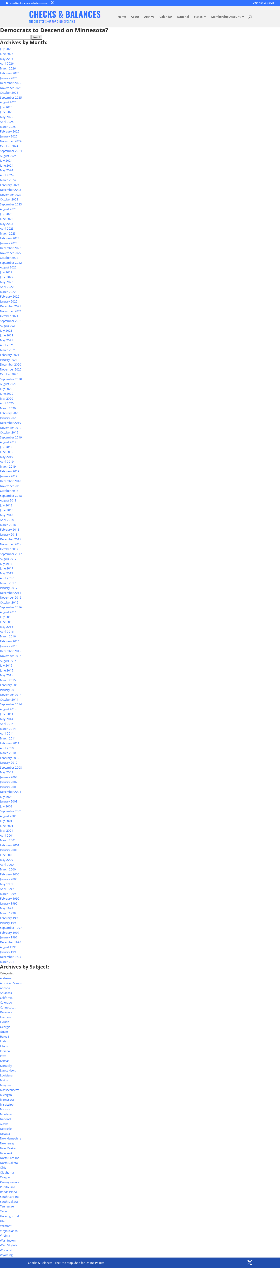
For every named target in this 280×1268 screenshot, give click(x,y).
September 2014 (11, 704)
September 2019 (11, 437)
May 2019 (6, 457)
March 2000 (8, 869)
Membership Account (226, 16)
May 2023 (6, 224)
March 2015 (8, 680)
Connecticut (7, 1007)
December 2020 (10, 364)
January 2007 (9, 782)
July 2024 (6, 160)
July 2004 (6, 796)
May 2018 (6, 515)
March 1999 (8, 894)
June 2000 (6, 855)
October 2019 (9, 432)
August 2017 (8, 559)
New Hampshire (10, 1138)
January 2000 (9, 879)
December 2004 (10, 792)
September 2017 (11, 554)
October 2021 (9, 316)
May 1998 (6, 908)
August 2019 (8, 442)
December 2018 (10, 481)
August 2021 (8, 325)
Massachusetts (9, 1090)
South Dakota (9, 1201)
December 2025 (10, 83)
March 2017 (8, 583)
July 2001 (6, 821)
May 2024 (6, 170)
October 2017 (9, 549)
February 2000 (9, 874)
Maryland (6, 1085)
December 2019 (10, 423)
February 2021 (9, 355)
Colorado (6, 1002)
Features (5, 1017)
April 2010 (7, 748)
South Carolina (9, 1197)
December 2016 (10, 593)
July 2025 (6, 107)
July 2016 (6, 617)
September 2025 (11, 97)
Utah (3, 1221)
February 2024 (9, 185)
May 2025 (6, 117)
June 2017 (6, 568)
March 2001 (8, 840)
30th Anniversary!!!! (263, 3)
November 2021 (11, 311)
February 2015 (9, 685)
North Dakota (9, 1163)
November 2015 (11, 656)
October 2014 (9, 699)
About (135, 16)
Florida (4, 1022)
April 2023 (7, 228)
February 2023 (9, 238)
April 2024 (7, 175)
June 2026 (6, 54)
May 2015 (6, 675)
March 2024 (8, 180)
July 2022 (6, 272)
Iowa (3, 1056)
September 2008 (11, 767)
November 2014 (11, 694)
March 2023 (8, 233)
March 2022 (8, 292)
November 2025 (11, 88)
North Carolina (9, 1158)
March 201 (7, 962)
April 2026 (7, 63)
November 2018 (11, 486)
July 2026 (6, 49)
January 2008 (9, 777)
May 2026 (6, 59)
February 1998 (9, 918)
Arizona (5, 988)
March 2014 (8, 729)
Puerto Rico (7, 1187)
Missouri (5, 1109)
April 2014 (7, 724)
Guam (4, 1031)
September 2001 (11, 811)
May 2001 (6, 830)
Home (122, 16)
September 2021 (11, 321)
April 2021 (7, 345)
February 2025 (9, 131)
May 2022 (6, 282)
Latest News (8, 1070)
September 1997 (11, 927)
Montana (6, 1114)
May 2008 (6, 772)
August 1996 (8, 947)
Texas (3, 1211)
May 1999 (6, 884)
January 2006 (9, 787)
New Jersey (7, 1143)
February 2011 (9, 743)
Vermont (5, 1226)
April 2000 (7, 864)
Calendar (165, 16)
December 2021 (10, 306)
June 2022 (6, 277)
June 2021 (6, 335)
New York (6, 1153)
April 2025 (7, 122)
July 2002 (6, 806)
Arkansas (6, 993)
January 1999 (9, 903)
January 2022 (9, 301)
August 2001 (8, 816)
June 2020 (6, 393)
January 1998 (9, 923)
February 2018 (9, 529)
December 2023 (10, 190)
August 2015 (8, 661)
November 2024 (11, 141)
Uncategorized (9, 1216)
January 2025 (9, 136)
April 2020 (7, 403)
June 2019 (6, 452)
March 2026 (8, 68)
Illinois (4, 1046)
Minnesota (7, 1099)
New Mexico (8, 1148)
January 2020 (9, 418)
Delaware (6, 1012)
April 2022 (7, 287)
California (6, 998)
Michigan (6, 1095)
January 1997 (9, 937)
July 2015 (6, 665)
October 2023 (9, 199)
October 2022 (9, 258)
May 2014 (6, 719)
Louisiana (6, 1075)
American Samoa (11, 983)
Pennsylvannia (9, 1182)
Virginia (5, 1235)
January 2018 (9, 534)
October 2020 (9, 374)
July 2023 (6, 214)
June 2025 (6, 112)
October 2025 (9, 92)
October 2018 (9, 491)
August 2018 (8, 500)
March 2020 (8, 408)
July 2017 (6, 563)
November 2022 (11, 253)
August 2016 (8, 612)
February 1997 (9, 932)
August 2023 (8, 209)
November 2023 (11, 194)
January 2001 (9, 850)
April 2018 (7, 520)
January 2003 (9, 801)
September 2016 (11, 607)
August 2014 (8, 709)
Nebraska (6, 1129)
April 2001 (7, 835)
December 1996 (10, 942)
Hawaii (4, 1036)
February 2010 (9, 758)
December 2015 (10, 651)
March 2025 (8, 127)
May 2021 (6, 340)
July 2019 (6, 447)
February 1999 (9, 898)
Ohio (3, 1167)
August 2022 (8, 267)
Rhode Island (8, 1192)
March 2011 (8, 738)
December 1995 (10, 957)
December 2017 (10, 539)
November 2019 (11, 428)
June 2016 (6, 622)
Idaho (3, 1041)
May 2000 (6, 860)
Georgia (5, 1027)
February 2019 (9, 471)
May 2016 (6, 626)
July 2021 (6, 330)
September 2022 (11, 262)
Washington (8, 1240)
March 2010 (8, 753)
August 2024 (8, 156)
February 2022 (9, 296)
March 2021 (8, 350)
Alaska (4, 1124)
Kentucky (6, 1066)
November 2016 (11, 597)
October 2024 (9, 146)
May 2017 (6, 573)
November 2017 (11, 544)
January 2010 (9, 762)
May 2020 (6, 398)
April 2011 (7, 733)
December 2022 (10, 248)
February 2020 (9, 413)
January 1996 (9, 952)
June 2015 (6, 670)
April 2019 (7, 461)
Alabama (5, 978)
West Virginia (8, 1245)
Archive (149, 16)
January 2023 (9, 243)
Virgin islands (9, 1231)
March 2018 (8, 525)
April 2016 (7, 631)
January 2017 (9, 588)
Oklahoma (7, 1172)
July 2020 (6, 389)
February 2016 (9, 641)
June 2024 (6, 165)
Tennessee (7, 1206)
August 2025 (8, 102)
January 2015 (9, 690)
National (183, 16)
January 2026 (9, 78)
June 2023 (6, 219)
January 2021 (9, 360)
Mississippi (7, 1104)
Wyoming (6, 1255)
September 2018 (11, 495)
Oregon (5, 1177)
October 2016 (9, 602)
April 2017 (7, 578)
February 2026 (9, 73)
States (198, 16)
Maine (4, 1080)
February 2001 (9, 845)
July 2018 (6, 505)
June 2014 (6, 714)
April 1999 (7, 889)
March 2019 (8, 466)
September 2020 (11, 379)
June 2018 (6, 510)
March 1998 (8, 913)
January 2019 (9, 476)
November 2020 (11, 369)
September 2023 (11, 204)
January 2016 (9, 646)
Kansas (4, 1061)
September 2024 (11, 151)
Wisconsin (6, 1250)
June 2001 (6, 826)
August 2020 (8, 384)
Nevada (5, 1133)
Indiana (5, 1051)
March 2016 (8, 636)
